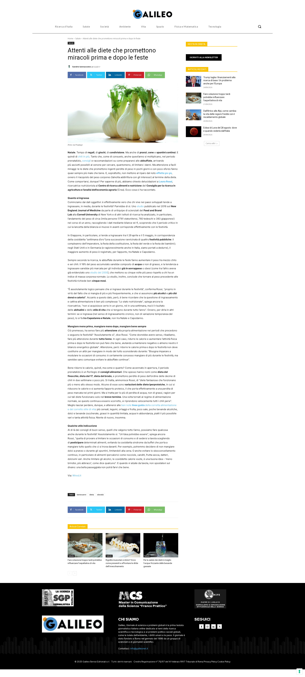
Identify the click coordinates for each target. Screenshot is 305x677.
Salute (78, 38)
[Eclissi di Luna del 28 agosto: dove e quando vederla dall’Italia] (193, 131)
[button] (259, 26)
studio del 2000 (99, 272)
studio (140, 206)
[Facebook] (201, 626)
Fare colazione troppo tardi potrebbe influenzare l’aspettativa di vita (216, 97)
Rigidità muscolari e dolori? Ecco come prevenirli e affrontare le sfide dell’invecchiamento (122, 563)
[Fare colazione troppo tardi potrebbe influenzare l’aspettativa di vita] (85, 545)
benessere (81, 494)
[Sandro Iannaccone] (70, 66)
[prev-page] (70, 573)
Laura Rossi (165, 181)
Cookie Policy (223, 661)
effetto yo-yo (164, 173)
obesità (100, 494)
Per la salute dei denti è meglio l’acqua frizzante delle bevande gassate (157, 563)
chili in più (83, 156)
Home (70, 38)
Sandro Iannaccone (81, 66)
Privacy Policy (210, 661)
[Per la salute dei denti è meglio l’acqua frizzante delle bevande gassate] (160, 545)
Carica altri (210, 143)
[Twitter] (219, 626)
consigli (86, 160)
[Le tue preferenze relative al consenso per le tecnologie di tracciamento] (299, 671)
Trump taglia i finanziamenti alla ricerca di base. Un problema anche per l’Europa (219, 80)
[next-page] (75, 573)
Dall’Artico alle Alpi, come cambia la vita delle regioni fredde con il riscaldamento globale (219, 114)
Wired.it (76, 475)
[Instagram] (207, 626)
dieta (91, 494)
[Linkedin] (213, 626)
